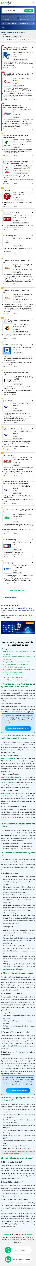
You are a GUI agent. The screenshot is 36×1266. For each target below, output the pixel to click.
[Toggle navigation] (33, 2)
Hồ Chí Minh (14, 615)
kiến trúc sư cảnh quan (15, 608)
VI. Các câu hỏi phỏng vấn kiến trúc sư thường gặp (18, 669)
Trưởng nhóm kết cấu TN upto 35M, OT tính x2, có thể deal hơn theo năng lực (15, 482)
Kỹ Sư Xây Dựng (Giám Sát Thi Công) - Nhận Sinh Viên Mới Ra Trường (15, 162)
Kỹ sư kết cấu (7, 401)
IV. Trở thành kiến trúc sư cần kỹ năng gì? (15, 664)
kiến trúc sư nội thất (25, 610)
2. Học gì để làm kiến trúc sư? (15, 677)
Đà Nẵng (21, 615)
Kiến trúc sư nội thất (9, 236)
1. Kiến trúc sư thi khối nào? (14, 675)
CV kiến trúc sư (19, 1046)
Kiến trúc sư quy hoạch (8, 758)
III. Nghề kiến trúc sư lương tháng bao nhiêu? (16, 662)
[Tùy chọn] (32, 47)
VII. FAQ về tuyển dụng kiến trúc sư (13, 672)
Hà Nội (9, 615)
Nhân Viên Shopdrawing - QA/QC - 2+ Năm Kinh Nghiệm (15, 136)
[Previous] (2, 40)
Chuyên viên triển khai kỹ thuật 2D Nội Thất (15, 373)
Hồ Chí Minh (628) (10, 39)
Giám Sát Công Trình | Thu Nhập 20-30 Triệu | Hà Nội (15, 75)
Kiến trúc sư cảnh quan (9, 777)
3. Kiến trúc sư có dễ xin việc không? (17, 680)
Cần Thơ (27, 615)
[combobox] (9, 16)
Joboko (6, 3)
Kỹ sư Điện (6, 190)
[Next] (34, 40)
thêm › (8, 617)
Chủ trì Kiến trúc (8, 455)
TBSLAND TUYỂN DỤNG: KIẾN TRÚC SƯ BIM (15, 261)
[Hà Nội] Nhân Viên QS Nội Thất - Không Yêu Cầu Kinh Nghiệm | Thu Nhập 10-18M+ (15, 48)
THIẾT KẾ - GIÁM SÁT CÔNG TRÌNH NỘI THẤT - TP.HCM (15, 321)
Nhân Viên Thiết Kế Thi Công (12, 345)
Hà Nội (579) (21, 39)
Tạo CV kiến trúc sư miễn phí (18, 1090)
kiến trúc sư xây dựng (12, 610)
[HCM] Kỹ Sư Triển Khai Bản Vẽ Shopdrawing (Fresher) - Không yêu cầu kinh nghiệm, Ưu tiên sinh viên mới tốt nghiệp (15, 106)
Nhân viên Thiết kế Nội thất (11, 213)
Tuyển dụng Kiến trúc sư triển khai (14, 429)
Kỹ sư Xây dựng (7, 563)
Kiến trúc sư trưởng (9, 540)
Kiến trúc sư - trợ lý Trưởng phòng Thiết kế (16, 511)
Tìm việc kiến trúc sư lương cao (18, 728)
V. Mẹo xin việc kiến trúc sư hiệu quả (14, 667)
